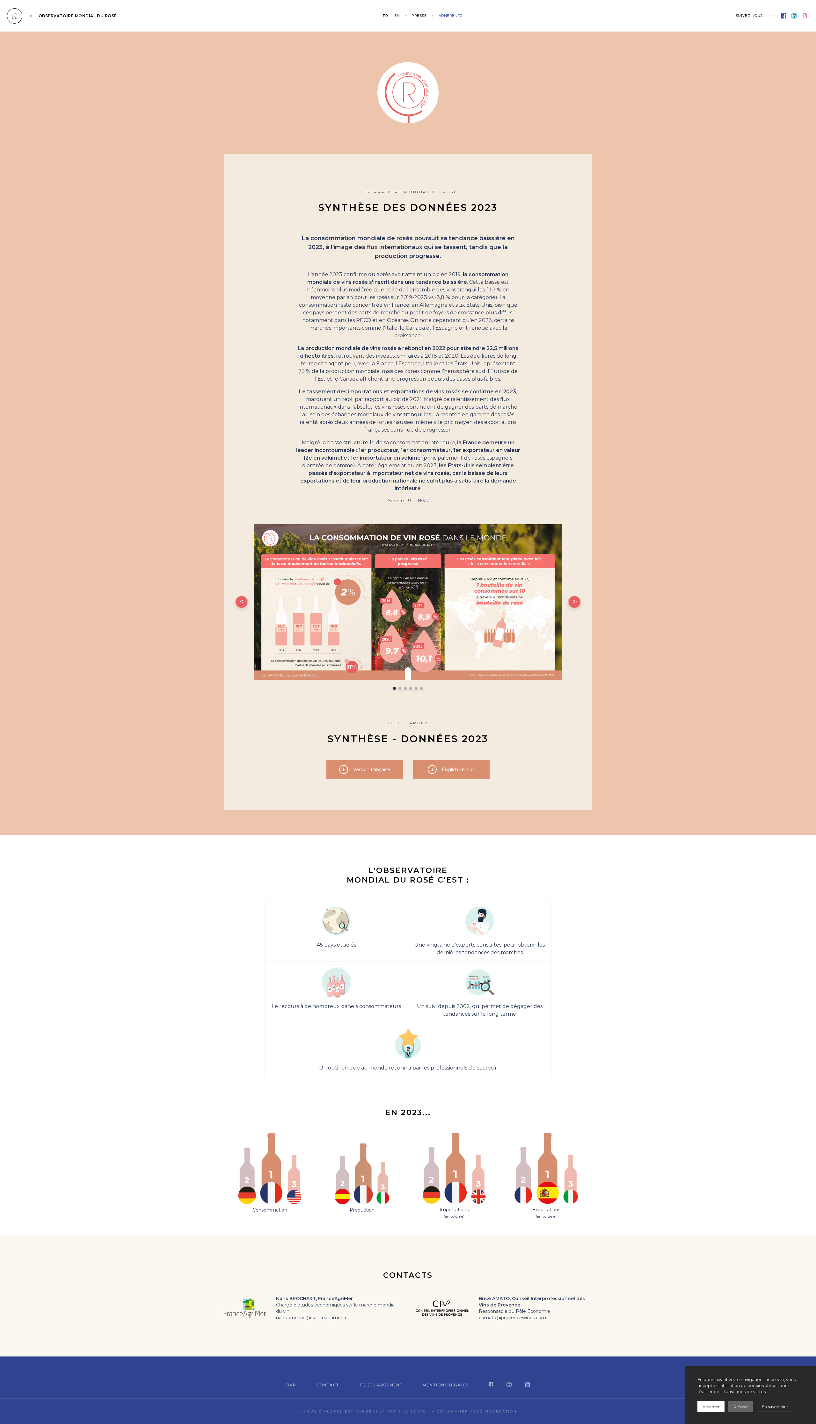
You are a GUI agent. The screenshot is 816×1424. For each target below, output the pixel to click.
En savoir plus (775, 1406)
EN (397, 15)
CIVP (290, 1385)
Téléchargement (381, 1385)
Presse (419, 15)
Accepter (711, 1406)
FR (385, 15)
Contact (327, 1385)
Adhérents (451, 15)
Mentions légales (446, 1385)
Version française (371, 769)
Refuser (740, 1406)
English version (458, 769)
